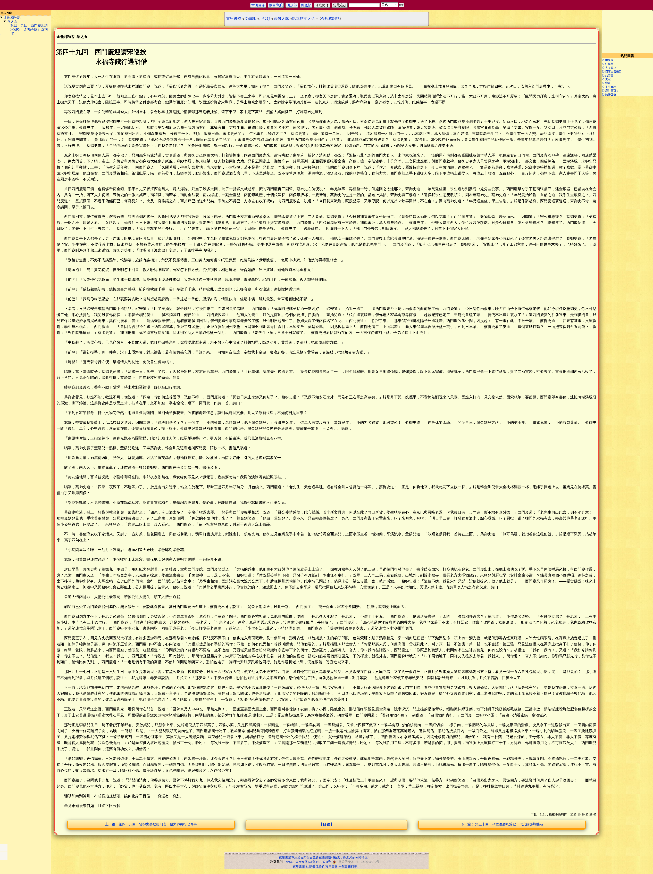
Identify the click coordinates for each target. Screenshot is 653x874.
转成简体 (322, 5)
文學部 (250, 19)
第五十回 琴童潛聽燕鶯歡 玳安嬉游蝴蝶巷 (502, 824)
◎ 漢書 (606, 82)
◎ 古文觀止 (609, 67)
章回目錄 (258, 5)
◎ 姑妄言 (607, 75)
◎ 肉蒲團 (607, 60)
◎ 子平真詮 (609, 86)
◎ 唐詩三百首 (610, 90)
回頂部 (292, 5)
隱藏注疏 (340, 5)
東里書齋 (233, 19)
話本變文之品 (303, 19)
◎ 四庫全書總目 (612, 71)
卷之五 (12, 21)
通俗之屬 (281, 19)
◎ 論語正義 (609, 94)
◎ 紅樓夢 (607, 63)
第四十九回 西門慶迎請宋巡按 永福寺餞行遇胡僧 (29, 29)
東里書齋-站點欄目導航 (308, 866)
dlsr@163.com (295, 861)
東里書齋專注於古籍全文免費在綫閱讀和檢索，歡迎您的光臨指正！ (325, 857)
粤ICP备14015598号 (318, 861)
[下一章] (3, 856)
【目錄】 (326, 824)
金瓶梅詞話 (12, 17)
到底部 (306, 5)
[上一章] (3, 848)
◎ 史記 (606, 79)
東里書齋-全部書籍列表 (341, 866)
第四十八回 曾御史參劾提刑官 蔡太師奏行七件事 (151, 824)
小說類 (264, 19)
